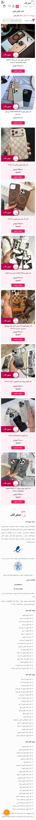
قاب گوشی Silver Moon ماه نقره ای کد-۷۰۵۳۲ (18, 273)
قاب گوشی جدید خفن (25, 618)
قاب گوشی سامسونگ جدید (24, 643)
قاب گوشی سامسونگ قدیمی (24, 803)
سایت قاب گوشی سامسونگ (24, 775)
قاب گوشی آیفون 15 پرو (25, 698)
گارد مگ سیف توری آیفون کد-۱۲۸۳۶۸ (18, 219)
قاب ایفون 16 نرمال (26, 679)
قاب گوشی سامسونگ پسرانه (24, 736)
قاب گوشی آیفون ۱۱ (26, 768)
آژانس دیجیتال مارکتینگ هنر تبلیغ (10, 816)
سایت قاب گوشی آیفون (25, 771)
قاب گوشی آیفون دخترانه (24, 781)
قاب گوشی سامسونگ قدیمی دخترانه (21, 809)
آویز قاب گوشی (27, 717)
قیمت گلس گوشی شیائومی (24, 732)
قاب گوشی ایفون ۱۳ (26, 650)
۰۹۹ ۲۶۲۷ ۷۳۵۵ (18, 589)
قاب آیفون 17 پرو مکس (25, 628)
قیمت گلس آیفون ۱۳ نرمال (24, 723)
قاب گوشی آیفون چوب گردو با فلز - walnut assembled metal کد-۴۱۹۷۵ (18, 61)
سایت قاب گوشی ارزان (25, 707)
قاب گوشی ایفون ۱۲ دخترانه (24, 726)
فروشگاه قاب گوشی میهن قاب (27, 526)
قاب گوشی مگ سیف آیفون (24, 659)
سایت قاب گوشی (26, 637)
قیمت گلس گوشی (26, 729)
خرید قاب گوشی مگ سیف (24, 656)
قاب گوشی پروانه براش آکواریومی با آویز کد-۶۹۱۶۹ (18, 381)
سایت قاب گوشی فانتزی (25, 711)
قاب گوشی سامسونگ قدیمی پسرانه (22, 806)
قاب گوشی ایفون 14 (26, 701)
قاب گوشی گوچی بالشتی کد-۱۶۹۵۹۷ (18, 165)
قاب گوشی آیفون (26, 615)
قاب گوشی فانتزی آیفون (25, 750)
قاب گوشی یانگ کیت (25, 682)
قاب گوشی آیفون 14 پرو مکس (23, 692)
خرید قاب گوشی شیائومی (24, 647)
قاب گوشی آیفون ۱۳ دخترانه (24, 653)
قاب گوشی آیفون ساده (25, 790)
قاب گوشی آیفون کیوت (25, 787)
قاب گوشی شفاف (26, 714)
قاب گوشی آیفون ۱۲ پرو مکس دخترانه (21, 668)
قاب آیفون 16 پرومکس (25, 640)
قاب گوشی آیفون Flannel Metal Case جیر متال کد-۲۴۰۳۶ (18, 113)
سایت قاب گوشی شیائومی (24, 778)
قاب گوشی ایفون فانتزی (25, 793)
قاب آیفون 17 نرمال (26, 634)
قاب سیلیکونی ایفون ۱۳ (25, 662)
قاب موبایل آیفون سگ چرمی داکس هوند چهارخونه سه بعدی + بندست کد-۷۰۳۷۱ (18, 327)
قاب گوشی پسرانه (26, 625)
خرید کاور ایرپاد (27, 762)
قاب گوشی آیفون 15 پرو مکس (23, 689)
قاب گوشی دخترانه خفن (25, 622)
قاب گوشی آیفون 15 (26, 686)
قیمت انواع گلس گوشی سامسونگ (22, 720)
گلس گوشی (19, 529)
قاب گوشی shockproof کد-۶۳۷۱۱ (18, 436)
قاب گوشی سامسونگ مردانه (24, 800)
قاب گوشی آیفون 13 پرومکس (23, 765)
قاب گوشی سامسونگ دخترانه (23, 796)
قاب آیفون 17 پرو (26, 631)
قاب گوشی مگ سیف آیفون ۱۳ (23, 665)
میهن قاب (32, 16)
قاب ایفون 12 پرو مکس (25, 695)
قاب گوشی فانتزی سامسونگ (24, 753)
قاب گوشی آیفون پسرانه (25, 784)
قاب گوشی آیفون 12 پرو (25, 704)
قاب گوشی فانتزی (26, 746)
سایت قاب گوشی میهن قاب (13, 813)
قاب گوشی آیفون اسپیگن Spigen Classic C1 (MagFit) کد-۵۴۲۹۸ (18, 489)
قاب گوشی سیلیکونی (26, 759)
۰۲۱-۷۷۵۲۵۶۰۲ (18, 585)
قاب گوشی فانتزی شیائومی (24, 756)
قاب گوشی (25, 16)
